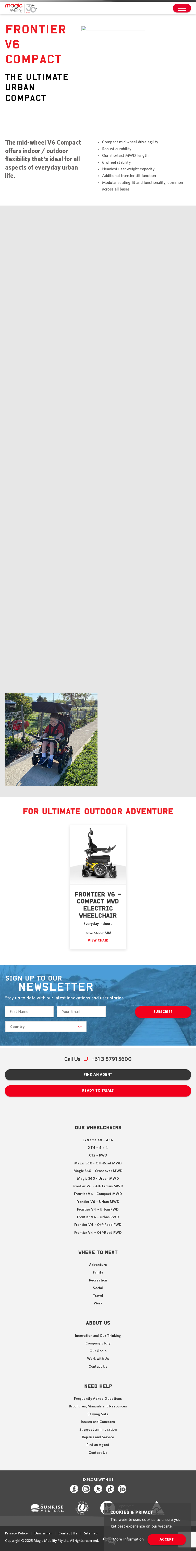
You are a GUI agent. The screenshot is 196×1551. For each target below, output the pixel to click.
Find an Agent (98, 1074)
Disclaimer (43, 1533)
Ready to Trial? (98, 1090)
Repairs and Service (98, 1437)
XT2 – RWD (98, 1155)
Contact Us (98, 1366)
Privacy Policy (16, 1533)
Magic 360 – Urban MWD (98, 1178)
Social (98, 1288)
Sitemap (90, 1533)
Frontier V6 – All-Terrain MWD (98, 1186)
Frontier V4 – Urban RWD (98, 1217)
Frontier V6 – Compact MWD (98, 1194)
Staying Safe (98, 1414)
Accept (167, 1539)
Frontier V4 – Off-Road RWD (98, 1233)
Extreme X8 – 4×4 (98, 1140)
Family (98, 1272)
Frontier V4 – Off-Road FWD (97, 1225)
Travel (98, 1296)
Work (98, 1303)
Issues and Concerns (98, 1422)
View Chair (98, 940)
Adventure (98, 1265)
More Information (128, 1539)
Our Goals (98, 1351)
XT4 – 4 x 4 (98, 1148)
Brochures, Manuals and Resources (98, 1406)
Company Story (98, 1343)
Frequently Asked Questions (98, 1399)
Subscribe (163, 1012)
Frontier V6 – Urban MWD (98, 1202)
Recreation (98, 1280)
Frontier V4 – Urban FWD (98, 1209)
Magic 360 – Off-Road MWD (98, 1163)
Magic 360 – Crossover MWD (98, 1171)
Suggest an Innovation (98, 1429)
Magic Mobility (20, 8)
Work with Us (98, 1359)
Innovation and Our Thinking (98, 1336)
